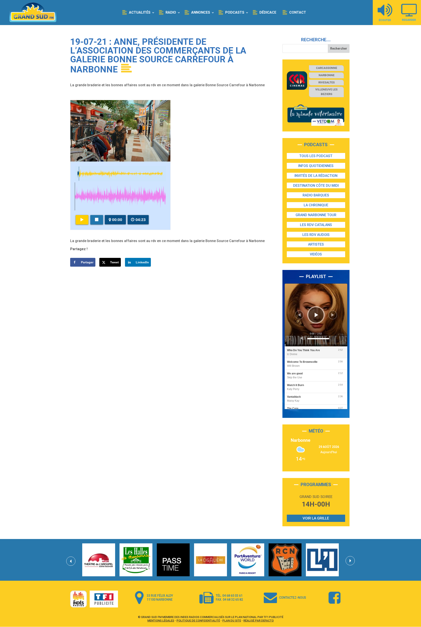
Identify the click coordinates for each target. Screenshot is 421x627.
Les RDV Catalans (316, 225)
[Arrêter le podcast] (96, 220)
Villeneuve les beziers (326, 92)
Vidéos (316, 254)
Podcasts (234, 12)
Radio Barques (316, 195)
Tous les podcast (315, 156)
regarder (409, 19)
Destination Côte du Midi (316, 185)
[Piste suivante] (332, 315)
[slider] (318, 338)
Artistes (316, 244)
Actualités (139, 12)
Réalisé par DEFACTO (258, 620)
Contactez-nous (292, 597)
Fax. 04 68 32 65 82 (229, 599)
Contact (297, 12)
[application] (316, 315)
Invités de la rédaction (315, 176)
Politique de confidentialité (198, 620)
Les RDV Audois (316, 235)
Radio (171, 12)
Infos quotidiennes (316, 166)
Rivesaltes (326, 82)
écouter (385, 20)
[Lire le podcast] (82, 220)
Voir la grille (316, 518)
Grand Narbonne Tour (316, 215)
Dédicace (267, 12)
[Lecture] (316, 315)
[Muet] (302, 338)
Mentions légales (160, 620)
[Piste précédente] (299, 315)
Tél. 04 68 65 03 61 (229, 595)
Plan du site (231, 620)
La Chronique (316, 205)
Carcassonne (326, 68)
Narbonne (326, 75)
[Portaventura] (247, 559)
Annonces (200, 12)
